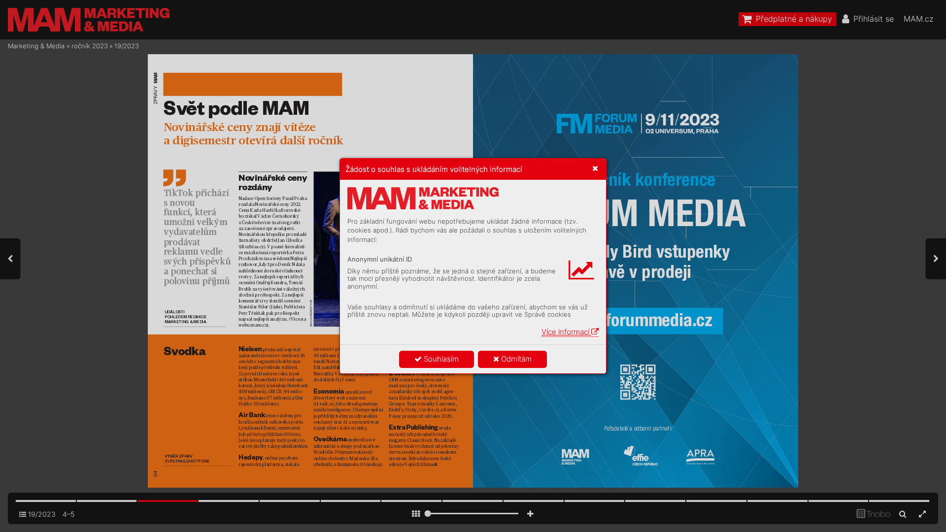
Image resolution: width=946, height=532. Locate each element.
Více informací (566, 331)
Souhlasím (440, 359)
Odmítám (515, 359)
